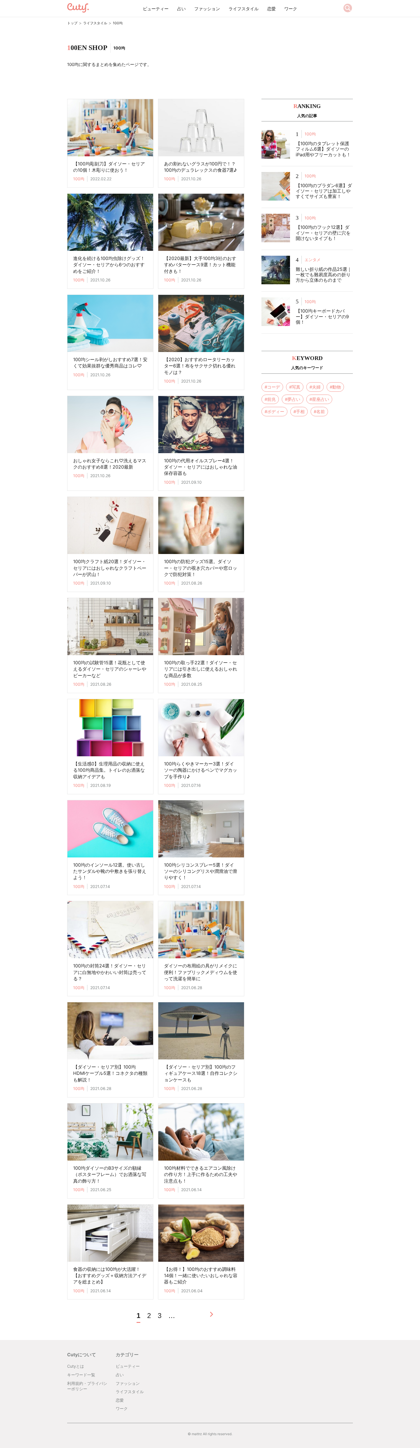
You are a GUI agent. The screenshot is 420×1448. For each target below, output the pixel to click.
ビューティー (156, 8)
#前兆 (270, 399)
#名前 (319, 411)
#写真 (294, 387)
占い (181, 8)
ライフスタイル (244, 8)
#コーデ (272, 387)
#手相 (299, 411)
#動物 (335, 387)
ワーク (290, 8)
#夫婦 (315, 387)
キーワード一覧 (81, 1374)
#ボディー (274, 411)
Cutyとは (75, 1366)
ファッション (207, 8)
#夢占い (292, 399)
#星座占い (319, 399)
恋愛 (271, 8)
